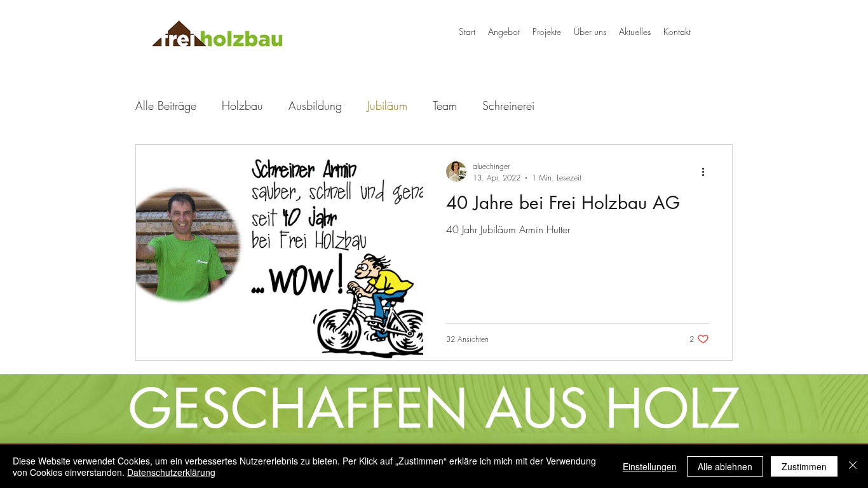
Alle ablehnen (725, 466)
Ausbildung (315, 105)
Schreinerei (508, 105)
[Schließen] (852, 466)
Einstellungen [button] (650, 466)
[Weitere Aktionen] (707, 171)
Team (445, 105)
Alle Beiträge (165, 105)
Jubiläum (387, 105)
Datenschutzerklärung (171, 472)
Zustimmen (804, 466)
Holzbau (242, 105)
